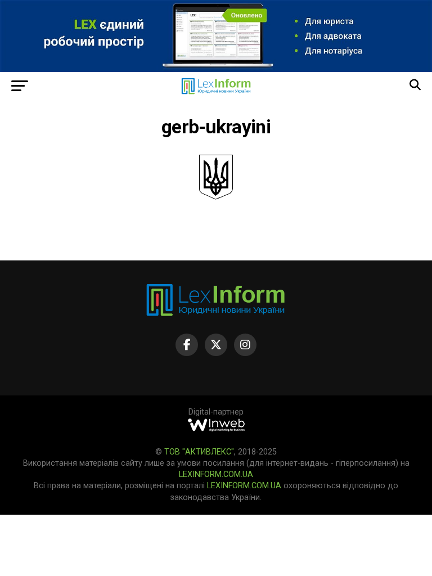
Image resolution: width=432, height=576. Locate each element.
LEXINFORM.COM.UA (216, 474)
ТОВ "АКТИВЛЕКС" (199, 452)
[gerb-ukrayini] (216, 196)
